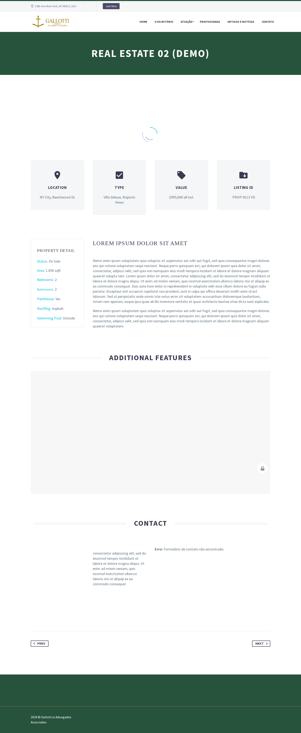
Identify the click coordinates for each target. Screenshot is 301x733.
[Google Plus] (50, 618)
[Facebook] (34, 618)
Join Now (111, 6)
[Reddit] (83, 618)
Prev (41, 643)
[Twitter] (42, 618)
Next (259, 643)
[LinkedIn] (75, 618)
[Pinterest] (59, 618)
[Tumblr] (67, 618)
